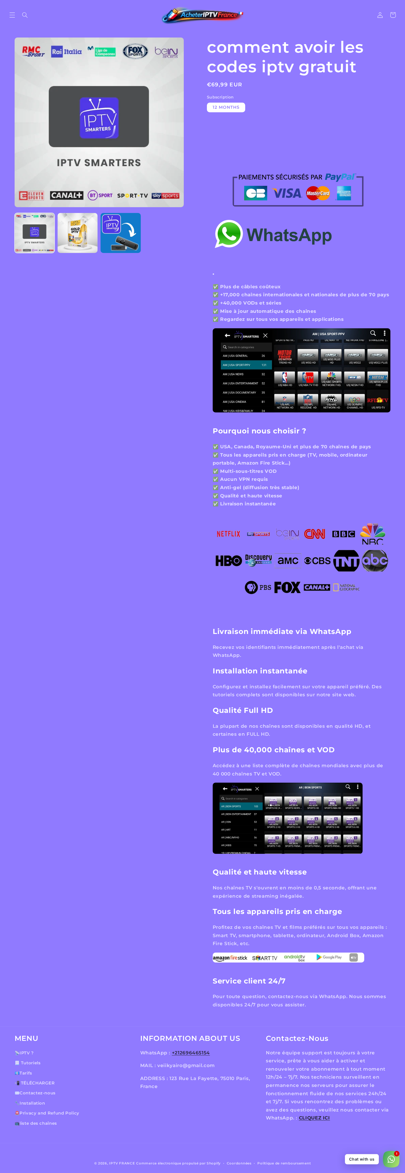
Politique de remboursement (284, 1163)
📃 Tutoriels (28, 1062)
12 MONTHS (226, 107)
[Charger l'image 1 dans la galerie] (35, 233)
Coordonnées (239, 1163)
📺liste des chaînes (36, 1123)
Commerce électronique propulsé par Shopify (178, 1163)
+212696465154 (191, 1052)
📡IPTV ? (24, 1053)
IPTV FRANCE (122, 1163)
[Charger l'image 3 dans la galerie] (121, 233)
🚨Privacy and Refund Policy (47, 1113)
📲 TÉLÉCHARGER (35, 1083)
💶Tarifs (23, 1072)
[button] (12, 15)
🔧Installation (30, 1103)
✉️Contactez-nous (35, 1093)
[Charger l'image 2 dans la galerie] (78, 233)
